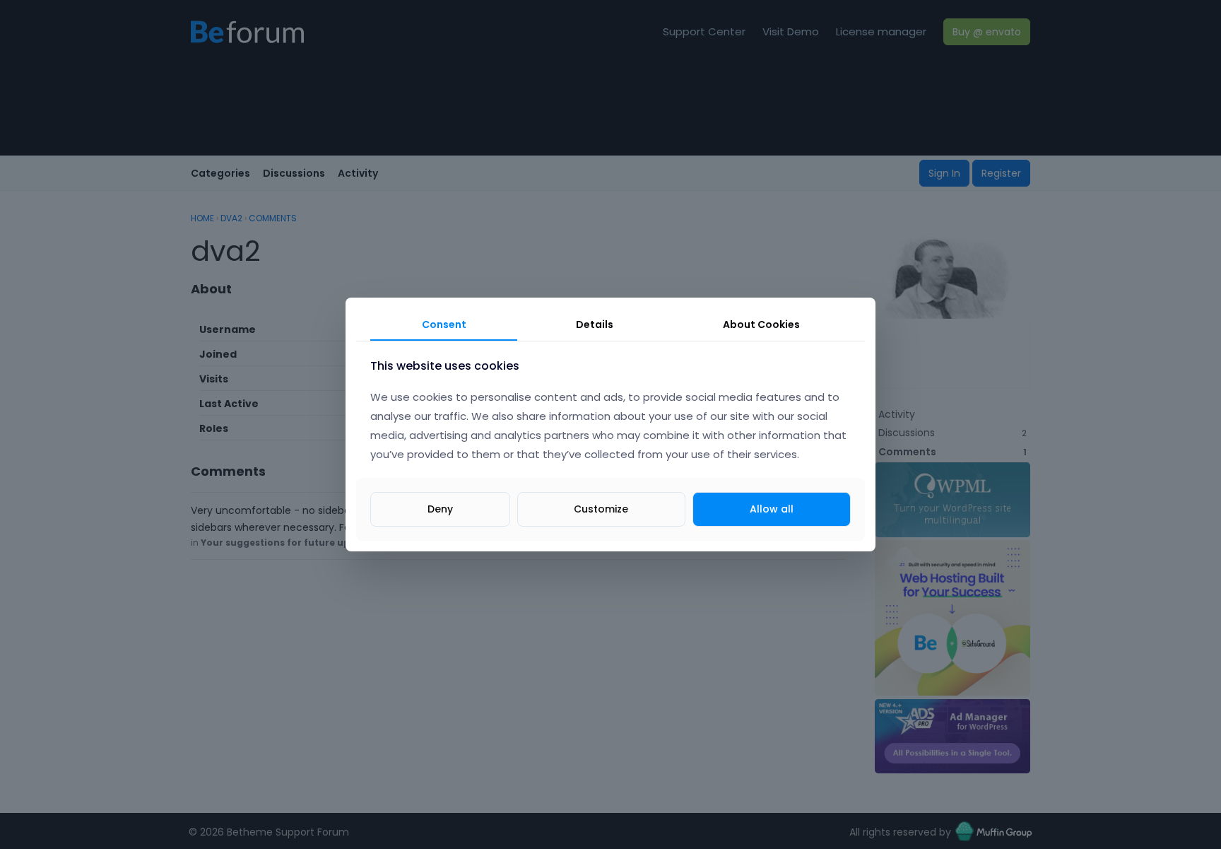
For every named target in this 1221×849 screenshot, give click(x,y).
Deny (440, 509)
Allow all (772, 509)
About (761, 324)
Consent (444, 324)
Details (594, 324)
